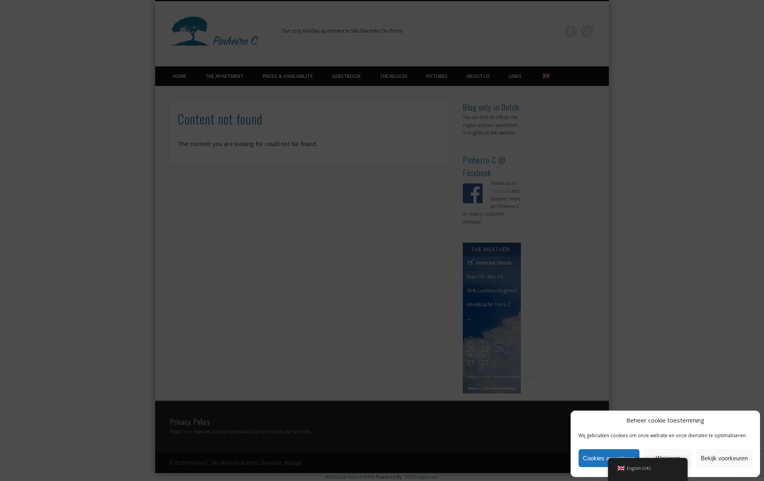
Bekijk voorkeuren (724, 458)
